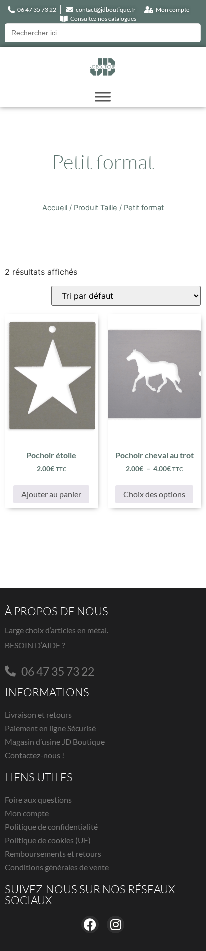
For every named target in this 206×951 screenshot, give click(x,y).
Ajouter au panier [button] (52, 494)
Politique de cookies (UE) (48, 840)
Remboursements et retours (53, 853)
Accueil (55, 207)
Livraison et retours (38, 714)
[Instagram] (115, 924)
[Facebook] (90, 924)
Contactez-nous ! (34, 755)
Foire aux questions (38, 799)
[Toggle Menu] (103, 96)
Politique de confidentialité (51, 826)
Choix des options (155, 494)
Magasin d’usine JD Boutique (55, 741)
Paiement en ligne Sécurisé (50, 728)
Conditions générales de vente (57, 867)
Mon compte (27, 813)
